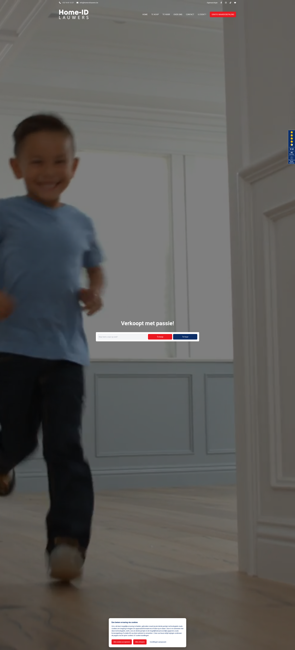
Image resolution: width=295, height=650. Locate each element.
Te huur (185, 336)
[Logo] (73, 14)
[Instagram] (226, 3)
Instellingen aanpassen (158, 642)
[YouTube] (235, 3)
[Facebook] (221, 3)
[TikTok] (230, 3)
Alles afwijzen (140, 642)
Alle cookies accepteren (121, 642)
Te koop (160, 336)
